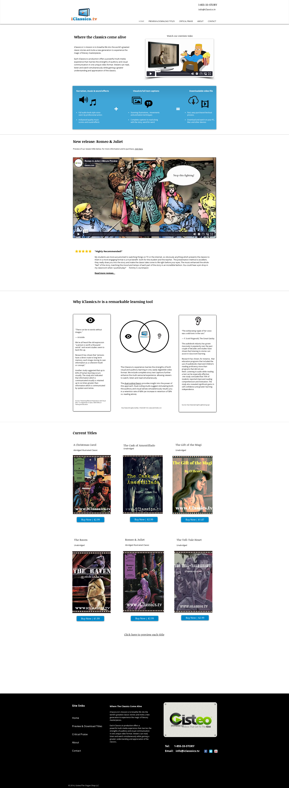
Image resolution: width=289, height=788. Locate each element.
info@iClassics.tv (207, 9)
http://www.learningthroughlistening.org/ (198, 405)
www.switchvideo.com (155, 408)
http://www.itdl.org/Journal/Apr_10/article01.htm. (135, 408)
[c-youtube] (216, 751)
